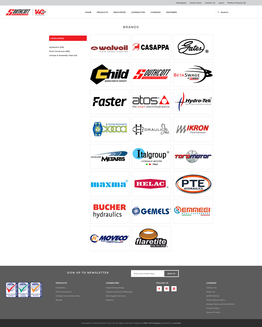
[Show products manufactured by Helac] (151, 184)
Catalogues (181, 3)
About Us (210, 292)
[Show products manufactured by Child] (109, 74)
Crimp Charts (196, 3)
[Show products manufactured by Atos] (151, 101)
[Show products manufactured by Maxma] (109, 184)
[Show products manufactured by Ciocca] (109, 129)
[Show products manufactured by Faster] (109, 101)
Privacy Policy (212, 308)
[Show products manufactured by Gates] (193, 47)
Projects (109, 300)
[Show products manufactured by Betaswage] (193, 74)
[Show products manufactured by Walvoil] (109, 47)
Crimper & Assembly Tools (68, 296)
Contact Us (210, 3)
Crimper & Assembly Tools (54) (63, 55)
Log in (221, 3)
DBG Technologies (151, 323)
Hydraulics (61, 288)
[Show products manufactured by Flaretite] (151, 238)
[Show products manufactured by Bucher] (109, 211)
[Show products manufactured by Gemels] (151, 211)
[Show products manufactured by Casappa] (151, 47)
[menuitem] (81, 288)
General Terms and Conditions (220, 304)
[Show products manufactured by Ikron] (193, 129)
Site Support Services (116, 296)
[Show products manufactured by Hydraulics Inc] (151, 129)
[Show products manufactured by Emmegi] (193, 211)
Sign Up (171, 273)
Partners (171, 12)
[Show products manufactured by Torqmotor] (193, 156)
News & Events (213, 312)
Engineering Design (115, 288)
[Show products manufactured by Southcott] (151, 74)
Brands (59, 300)
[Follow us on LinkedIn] (174, 288)
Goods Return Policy (215, 300)
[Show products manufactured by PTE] (193, 184)
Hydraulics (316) (56, 47)
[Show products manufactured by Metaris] (109, 156)
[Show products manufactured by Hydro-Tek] (193, 101)
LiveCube (176, 323)
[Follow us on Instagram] (166, 288)
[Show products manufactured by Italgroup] (151, 156)
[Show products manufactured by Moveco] (109, 238)
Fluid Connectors (63, 292)
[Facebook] (159, 288)
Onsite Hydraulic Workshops (119, 292)
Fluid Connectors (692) (59, 51)
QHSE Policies (212, 296)
